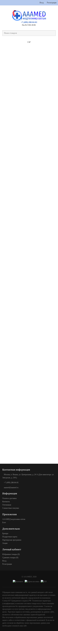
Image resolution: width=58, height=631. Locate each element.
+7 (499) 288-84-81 (29, 22)
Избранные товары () (11, 554)
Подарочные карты (9, 537)
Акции (4, 543)
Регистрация (51, 3)
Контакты (6, 502)
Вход (42, 3)
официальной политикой (35, 620)
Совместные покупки (10, 508)
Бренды (5, 533)
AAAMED (28, 577)
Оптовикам (6, 505)
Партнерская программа (11, 540)
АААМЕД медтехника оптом (13, 519)
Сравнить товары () (10, 557)
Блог (4, 522)
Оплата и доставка (9, 498)
